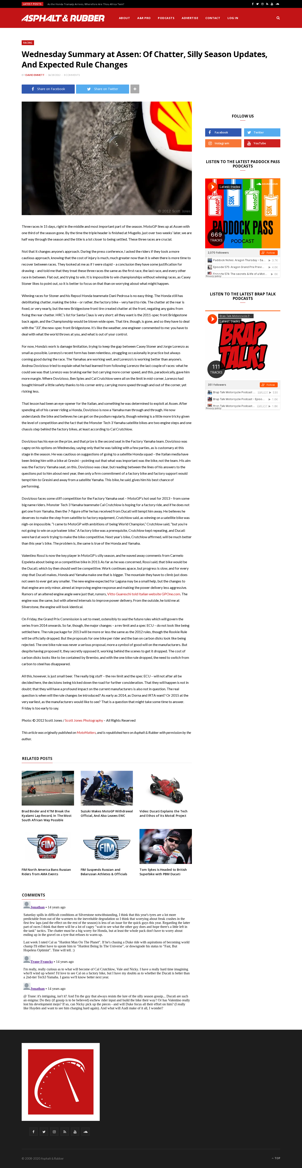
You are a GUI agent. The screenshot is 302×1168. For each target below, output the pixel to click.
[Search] (278, 18)
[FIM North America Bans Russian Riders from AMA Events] (48, 846)
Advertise (190, 18)
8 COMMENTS (72, 74)
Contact (212, 18)
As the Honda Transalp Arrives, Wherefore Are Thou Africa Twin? (86, 4)
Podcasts (166, 18)
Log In (232, 18)
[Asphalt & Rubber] (63, 18)
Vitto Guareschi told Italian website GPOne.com (143, 594)
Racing (27, 42)
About (124, 18)
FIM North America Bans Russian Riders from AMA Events (46, 871)
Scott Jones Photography (84, 720)
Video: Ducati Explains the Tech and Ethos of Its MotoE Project (163, 813)
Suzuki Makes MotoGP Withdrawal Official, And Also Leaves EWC (107, 813)
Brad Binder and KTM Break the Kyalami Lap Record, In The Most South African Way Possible (47, 815)
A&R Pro (144, 18)
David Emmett (34, 74)
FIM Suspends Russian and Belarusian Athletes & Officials (104, 871)
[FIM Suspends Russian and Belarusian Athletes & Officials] (107, 846)
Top (277, 1158)
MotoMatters (86, 732)
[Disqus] (107, 955)
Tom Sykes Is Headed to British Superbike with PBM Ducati (163, 871)
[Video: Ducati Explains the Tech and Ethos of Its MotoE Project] (166, 788)
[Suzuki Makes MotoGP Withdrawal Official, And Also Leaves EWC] (107, 788)
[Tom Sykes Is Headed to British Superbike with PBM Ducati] (166, 846)
